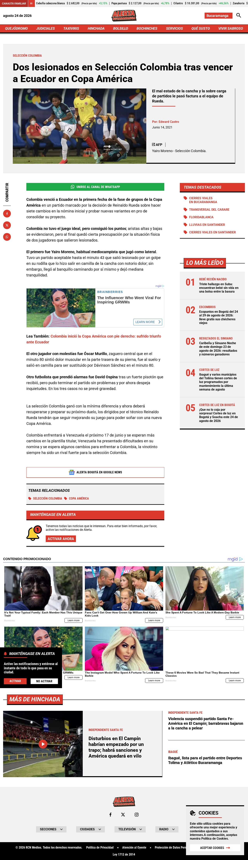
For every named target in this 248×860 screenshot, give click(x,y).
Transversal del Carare (209, 209)
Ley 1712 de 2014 (124, 854)
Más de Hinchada (34, 699)
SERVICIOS (174, 28)
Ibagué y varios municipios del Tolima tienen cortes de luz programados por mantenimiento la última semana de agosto (218, 382)
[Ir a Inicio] (124, 16)
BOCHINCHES (147, 28)
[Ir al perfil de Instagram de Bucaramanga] (137, 815)
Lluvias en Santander (207, 225)
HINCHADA (96, 28)
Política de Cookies (214, 838)
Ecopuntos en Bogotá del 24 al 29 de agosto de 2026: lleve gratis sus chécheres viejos (218, 317)
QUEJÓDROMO (16, 28)
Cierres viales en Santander (212, 232)
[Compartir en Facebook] (7, 213)
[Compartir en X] (7, 225)
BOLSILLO (120, 28)
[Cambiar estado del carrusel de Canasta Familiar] (31, 3)
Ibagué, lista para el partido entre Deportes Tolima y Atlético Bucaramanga (205, 760)
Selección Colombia (47, 498)
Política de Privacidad (100, 847)
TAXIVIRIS (71, 28)
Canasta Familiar (14, 3)
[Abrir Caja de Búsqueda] (238, 16)
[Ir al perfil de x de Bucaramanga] (123, 815)
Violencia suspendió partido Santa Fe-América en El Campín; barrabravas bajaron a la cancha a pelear (205, 723)
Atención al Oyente (134, 847)
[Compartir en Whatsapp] (7, 237)
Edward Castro (169, 122)
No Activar (44, 681)
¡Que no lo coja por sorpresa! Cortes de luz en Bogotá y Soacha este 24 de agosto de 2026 (218, 415)
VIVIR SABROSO (230, 28)
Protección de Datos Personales (175, 847)
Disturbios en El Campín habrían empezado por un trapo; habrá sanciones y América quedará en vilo (116, 747)
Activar (15, 681)
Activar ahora (61, 538)
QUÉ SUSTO (200, 28)
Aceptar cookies (212, 848)
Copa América (79, 498)
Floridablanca (201, 217)
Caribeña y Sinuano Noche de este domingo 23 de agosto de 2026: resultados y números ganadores (218, 348)
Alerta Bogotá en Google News (99, 472)
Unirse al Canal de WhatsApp (98, 187)
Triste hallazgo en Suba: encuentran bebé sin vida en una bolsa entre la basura (219, 287)
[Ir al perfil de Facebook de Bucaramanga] (110, 815)
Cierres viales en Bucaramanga (203, 200)
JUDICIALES (45, 28)
